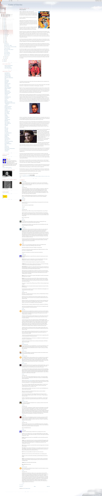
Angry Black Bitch (7, 119)
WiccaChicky (7, 98)
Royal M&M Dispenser (8, 143)
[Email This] (30, 175)
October (6, 33)
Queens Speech (7, 84)
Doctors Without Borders (8, 67)
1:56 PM (23, 291)
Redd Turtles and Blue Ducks (9, 77)
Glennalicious (7, 146)
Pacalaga (6, 114)
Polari (5, 78)
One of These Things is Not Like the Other (10, 46)
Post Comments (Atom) (26, 488)
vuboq (23, 198)
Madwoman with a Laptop (8, 101)
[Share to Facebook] (33, 175)
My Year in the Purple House (9, 141)
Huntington (6, 82)
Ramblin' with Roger (8, 88)
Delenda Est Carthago (8, 92)
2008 (4, 27)
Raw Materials (7, 137)
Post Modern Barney (8, 75)
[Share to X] (32, 175)
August (6, 35)
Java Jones (6, 95)
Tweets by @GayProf (6, 192)
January (6, 58)
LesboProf (6, 118)
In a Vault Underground (8, 132)
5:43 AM (23, 362)
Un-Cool (6, 99)
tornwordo (23, 351)
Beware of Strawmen (7, 53)
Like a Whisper (7, 112)
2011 (4, 23)
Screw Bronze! (7, 134)
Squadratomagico (7, 93)
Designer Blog (7, 80)
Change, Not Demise (7, 48)
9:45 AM (23, 253)
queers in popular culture (42, 176)
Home (35, 486)
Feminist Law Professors (8, 106)
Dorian (23, 227)
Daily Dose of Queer (7, 83)
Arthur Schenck (24, 344)
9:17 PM (23, 465)
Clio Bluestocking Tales (8, 108)
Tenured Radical (7, 117)
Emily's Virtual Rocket (8, 87)
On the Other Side (7, 111)
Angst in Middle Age (8, 123)
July (5, 37)
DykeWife (6, 136)
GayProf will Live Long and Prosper (28, 176)
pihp (5, 126)
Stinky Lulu (6, 124)
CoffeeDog (6, 115)
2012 (4, 22)
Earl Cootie (23, 363)
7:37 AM (23, 226)
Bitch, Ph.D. (6, 120)
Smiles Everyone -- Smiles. (8, 45)
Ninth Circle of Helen (8, 76)
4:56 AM (23, 470)
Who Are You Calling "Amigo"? (8, 49)
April (5, 41)
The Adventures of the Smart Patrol (10, 148)
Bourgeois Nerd (7, 135)
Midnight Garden (7, 90)
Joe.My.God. (6, 150)
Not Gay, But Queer (7, 52)
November (6, 31)
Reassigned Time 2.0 (8, 107)
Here (6, 155)
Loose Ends (6, 129)
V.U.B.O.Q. (6, 125)
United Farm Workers (8, 66)
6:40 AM (23, 208)
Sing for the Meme (7, 54)
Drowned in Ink (7, 147)
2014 (4, 19)
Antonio (23, 415)
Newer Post (21, 486)
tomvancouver (24, 401)
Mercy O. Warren (7, 113)
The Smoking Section (8, 96)
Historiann (6, 100)
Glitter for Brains (7, 149)
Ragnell (6, 89)
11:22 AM (23, 414)
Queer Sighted (7, 81)
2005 (4, 61)
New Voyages (30, 380)
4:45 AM (23, 354)
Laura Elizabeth (7, 142)
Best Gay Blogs (7, 86)
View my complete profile (7, 167)
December (6, 30)
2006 (4, 59)
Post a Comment (21, 484)
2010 (4, 25)
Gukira (6, 144)
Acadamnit (6, 105)
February (6, 56)
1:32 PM (23, 421)
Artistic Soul (24, 466)
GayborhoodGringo (7, 138)
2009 (4, 26)
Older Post (48, 486)
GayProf (23, 254)
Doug (23, 220)
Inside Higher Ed (7, 72)
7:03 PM (23, 308)
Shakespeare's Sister (7, 74)
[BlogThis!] (31, 175)
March (6, 42)
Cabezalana (6, 94)
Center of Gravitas (15, 4)
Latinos (36, 176)
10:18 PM (23, 197)
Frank (23, 309)
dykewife (23, 181)
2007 (4, 29)
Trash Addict (6, 131)
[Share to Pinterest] (34, 175)
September (6, 34)
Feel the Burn (6, 50)
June (5, 38)
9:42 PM (23, 343)
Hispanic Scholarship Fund (8, 65)
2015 (4, 18)
